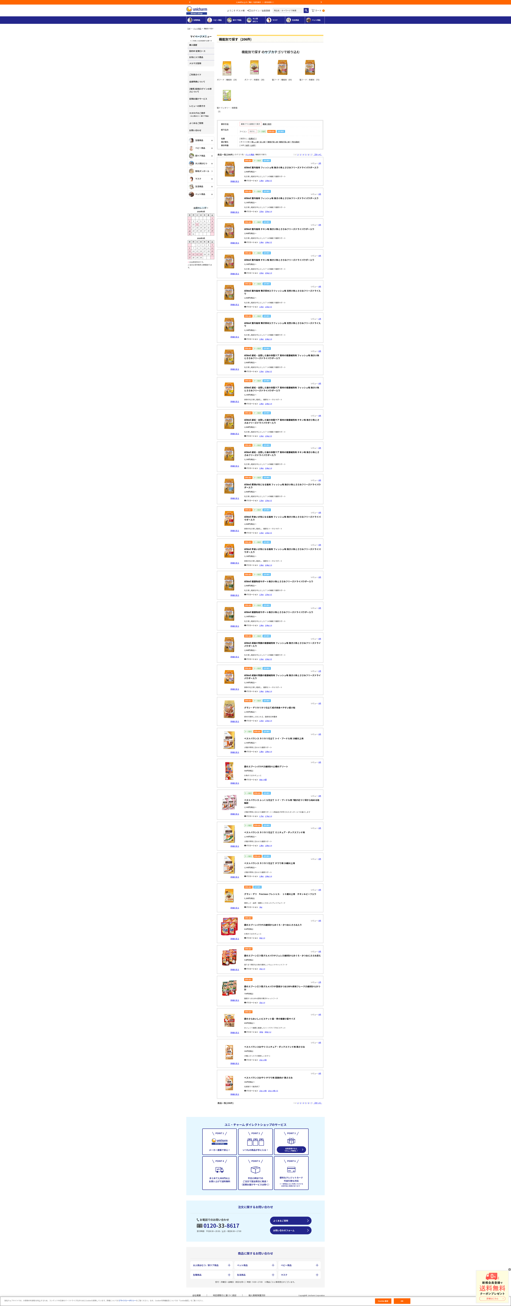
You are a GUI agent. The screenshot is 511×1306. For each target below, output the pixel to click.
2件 (319, 163)
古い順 (262, 142)
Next (321, 2)
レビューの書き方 (197, 106)
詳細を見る (234, 181)
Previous (190, 2)
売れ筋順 (295, 142)
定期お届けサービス (198, 98)
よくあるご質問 (196, 123)
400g (261, 1032)
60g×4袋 (263, 779)
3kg (260, 907)
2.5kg (261, 211)
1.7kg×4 (268, 816)
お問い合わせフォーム (283, 1230)
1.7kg (261, 816)
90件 (247, 145)
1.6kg (261, 180)
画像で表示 (267, 124)
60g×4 (262, 938)
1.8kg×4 (268, 751)
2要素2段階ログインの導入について (200, 90)
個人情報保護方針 (256, 1295)
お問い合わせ (195, 130)
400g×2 (268, 1032)
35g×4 (262, 968)
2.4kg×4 (268, 339)
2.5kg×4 (268, 211)
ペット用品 (197, 28)
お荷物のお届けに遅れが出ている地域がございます (255, 2)
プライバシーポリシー (127, 1300)
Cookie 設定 (383, 1301)
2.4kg (261, 339)
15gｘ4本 (263, 1060)
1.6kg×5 (268, 180)
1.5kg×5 (268, 306)
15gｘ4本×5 (273, 1090)
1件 (319, 319)
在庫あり (252, 138)
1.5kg (261, 306)
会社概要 (196, 1295)
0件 (319, 194)
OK (402, 1301)
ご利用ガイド (195, 74)
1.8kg (261, 751)
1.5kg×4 (268, 720)
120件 (252, 145)
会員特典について (197, 81)
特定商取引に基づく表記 (224, 1295)
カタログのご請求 (199, 114)
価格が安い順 (272, 142)
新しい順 (255, 142)
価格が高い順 (284, 142)
